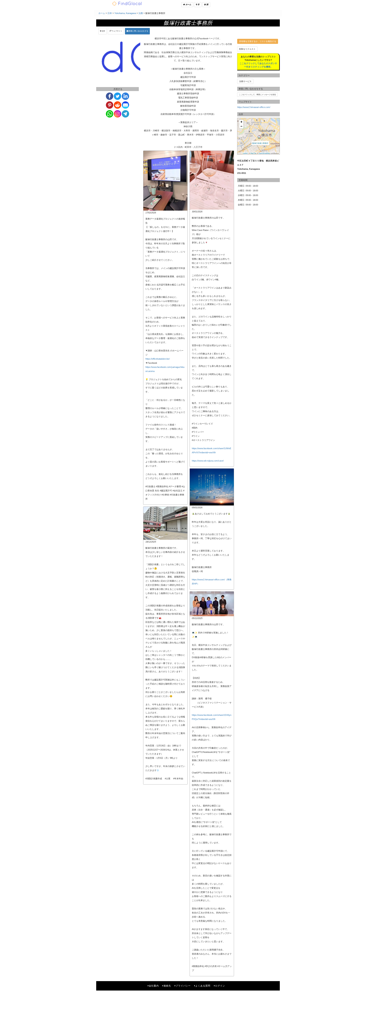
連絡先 (167, 985)
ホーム (188, 4)
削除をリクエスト (247, 49)
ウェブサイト (116, 31)
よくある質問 (202, 985)
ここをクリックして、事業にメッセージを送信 (257, 95)
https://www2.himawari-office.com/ (253, 107)
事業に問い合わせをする (138, 31)
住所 (103, 31)
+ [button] (241, 122)
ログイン (220, 985)
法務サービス (245, 81)
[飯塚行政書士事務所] (259, 137)
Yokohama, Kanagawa (125, 13)
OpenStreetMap (264, 153)
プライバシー (183, 985)
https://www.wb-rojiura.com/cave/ (208, 460)
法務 (141, 13)
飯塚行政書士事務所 (260, 143)
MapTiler (253, 153)
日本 (110, 13)
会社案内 (154, 985)
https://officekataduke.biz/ (157, 359)
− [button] (241, 126)
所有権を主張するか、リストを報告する (257, 41)
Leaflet (245, 153)
